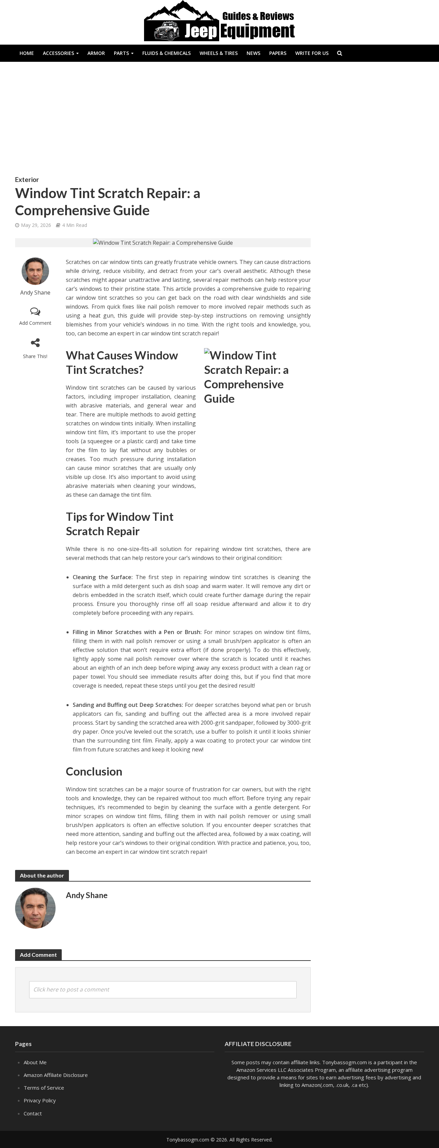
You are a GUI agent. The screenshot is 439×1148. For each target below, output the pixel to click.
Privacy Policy (40, 1100)
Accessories (58, 53)
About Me (35, 1062)
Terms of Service (44, 1087)
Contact (33, 1113)
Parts (121, 53)
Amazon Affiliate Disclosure (56, 1074)
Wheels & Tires (219, 53)
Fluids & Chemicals (166, 53)
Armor (96, 53)
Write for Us (312, 53)
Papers (277, 53)
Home (27, 53)
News (253, 53)
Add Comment (35, 323)
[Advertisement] (219, 124)
